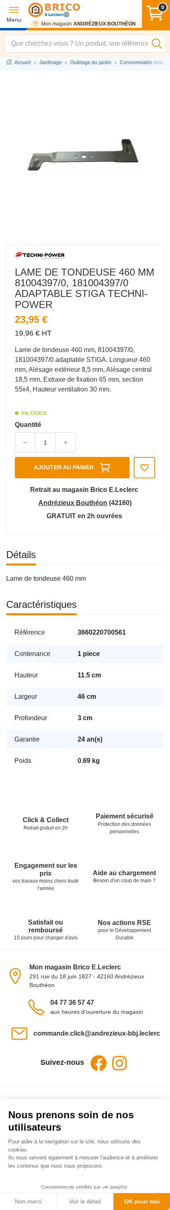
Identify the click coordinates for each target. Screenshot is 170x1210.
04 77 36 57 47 (72, 1002)
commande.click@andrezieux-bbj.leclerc (96, 1033)
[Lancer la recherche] (156, 43)
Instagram (119, 1063)
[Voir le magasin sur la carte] (17, 975)
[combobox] (85, 44)
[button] (14, 14)
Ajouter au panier (64, 467)
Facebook (98, 1063)
